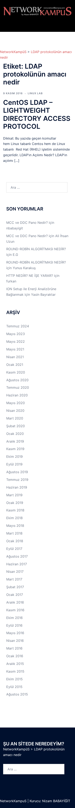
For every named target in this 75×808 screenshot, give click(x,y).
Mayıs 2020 (15, 403)
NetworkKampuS (14, 801)
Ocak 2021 (14, 365)
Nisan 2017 (15, 571)
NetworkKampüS (13, 52)
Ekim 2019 (14, 456)
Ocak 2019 (14, 503)
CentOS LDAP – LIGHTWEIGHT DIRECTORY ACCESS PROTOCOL (36, 114)
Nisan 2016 (15, 640)
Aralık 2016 (15, 602)
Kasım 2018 (15, 510)
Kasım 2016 (15, 610)
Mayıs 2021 (15, 349)
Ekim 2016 (14, 618)
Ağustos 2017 (17, 556)
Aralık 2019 (15, 441)
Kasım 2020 (15, 372)
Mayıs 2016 (15, 633)
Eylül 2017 (14, 549)
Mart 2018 (14, 533)
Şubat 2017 (15, 587)
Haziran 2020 (17, 395)
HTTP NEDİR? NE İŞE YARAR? (29, 275)
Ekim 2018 (14, 518)
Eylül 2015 (14, 687)
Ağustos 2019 (17, 472)
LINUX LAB (35, 93)
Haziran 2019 (16, 487)
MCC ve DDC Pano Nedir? (27, 222)
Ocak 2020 (15, 434)
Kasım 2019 (15, 449)
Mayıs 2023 (15, 334)
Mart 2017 (14, 579)
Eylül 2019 (14, 464)
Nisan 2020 (15, 410)
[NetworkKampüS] (37, 11)
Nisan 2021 (15, 357)
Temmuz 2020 (17, 387)
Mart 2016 (14, 648)
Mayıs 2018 (15, 525)
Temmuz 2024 (17, 326)
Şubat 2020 (15, 426)
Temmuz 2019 (17, 480)
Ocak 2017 (14, 595)
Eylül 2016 (14, 625)
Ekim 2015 (14, 679)
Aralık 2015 (15, 664)
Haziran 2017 (16, 564)
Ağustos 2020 (17, 380)
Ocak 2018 (14, 541)
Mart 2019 (14, 495)
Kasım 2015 (15, 671)
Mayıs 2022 (15, 341)
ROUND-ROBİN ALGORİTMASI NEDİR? (36, 249)
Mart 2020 (14, 418)
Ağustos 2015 (17, 694)
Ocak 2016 (14, 656)
